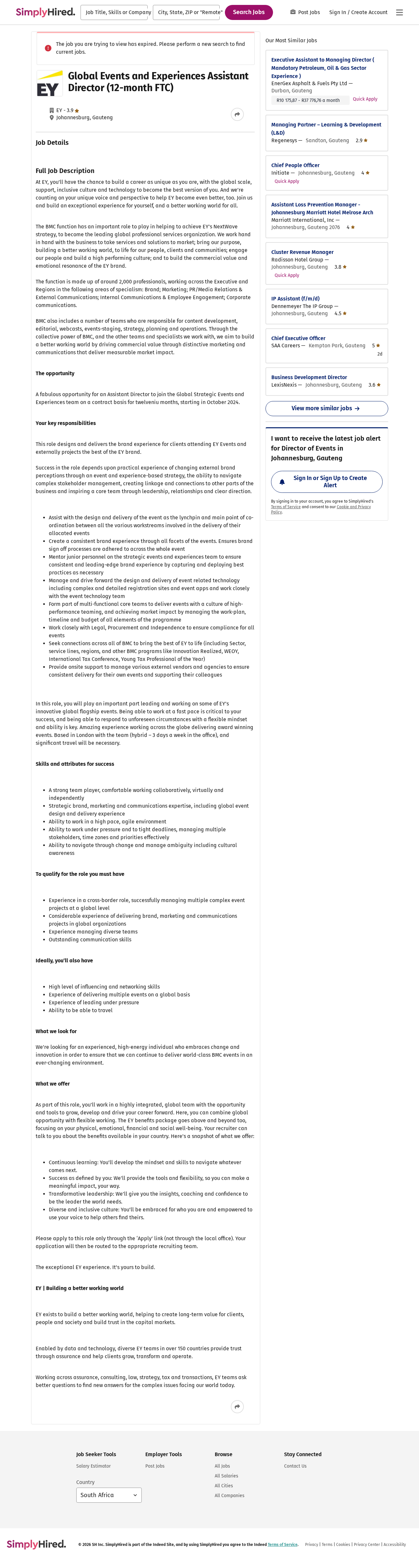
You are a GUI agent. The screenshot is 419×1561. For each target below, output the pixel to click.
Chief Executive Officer (298, 338)
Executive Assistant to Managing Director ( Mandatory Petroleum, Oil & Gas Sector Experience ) (322, 68)
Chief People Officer (295, 165)
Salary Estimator (93, 1466)
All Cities (224, 1486)
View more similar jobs (322, 408)
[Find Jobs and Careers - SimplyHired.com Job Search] (45, 12)
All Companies (230, 1495)
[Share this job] (237, 114)
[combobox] (114, 12)
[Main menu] (399, 12)
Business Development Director (309, 377)
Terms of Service (286, 507)
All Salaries (226, 1476)
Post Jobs (309, 12)
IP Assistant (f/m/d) (295, 299)
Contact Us (295, 1466)
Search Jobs (249, 12)
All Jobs (222, 1466)
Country (85, 1482)
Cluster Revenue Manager (302, 252)
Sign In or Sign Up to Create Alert (330, 481)
